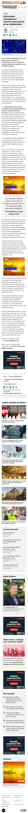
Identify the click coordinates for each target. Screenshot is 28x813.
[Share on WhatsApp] (13, 35)
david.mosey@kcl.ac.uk (12, 340)
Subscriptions (18, 795)
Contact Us (17, 801)
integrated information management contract (13, 380)
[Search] (22, 7)
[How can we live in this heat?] (14, 772)
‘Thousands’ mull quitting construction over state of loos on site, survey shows (15, 714)
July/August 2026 (10, 607)
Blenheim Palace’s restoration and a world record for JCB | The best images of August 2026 (15, 728)
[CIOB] (20, 810)
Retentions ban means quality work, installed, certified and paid (15, 707)
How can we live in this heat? (10, 785)
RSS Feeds (17, 797)
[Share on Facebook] (4, 35)
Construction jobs (10, 529)
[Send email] (16, 35)
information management (15, 376)
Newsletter (5, 795)
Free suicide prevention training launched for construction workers (15, 721)
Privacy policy (6, 804)
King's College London (10, 384)
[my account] (19, 7)
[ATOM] (8, 810)
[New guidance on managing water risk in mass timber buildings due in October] (14, 494)
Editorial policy (19, 804)
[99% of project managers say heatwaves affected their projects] (14, 513)
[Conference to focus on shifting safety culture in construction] (14, 412)
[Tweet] (7, 35)
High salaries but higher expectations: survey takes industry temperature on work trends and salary (14, 699)
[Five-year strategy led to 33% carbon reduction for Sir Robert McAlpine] (14, 432)
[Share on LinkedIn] (10, 35)
